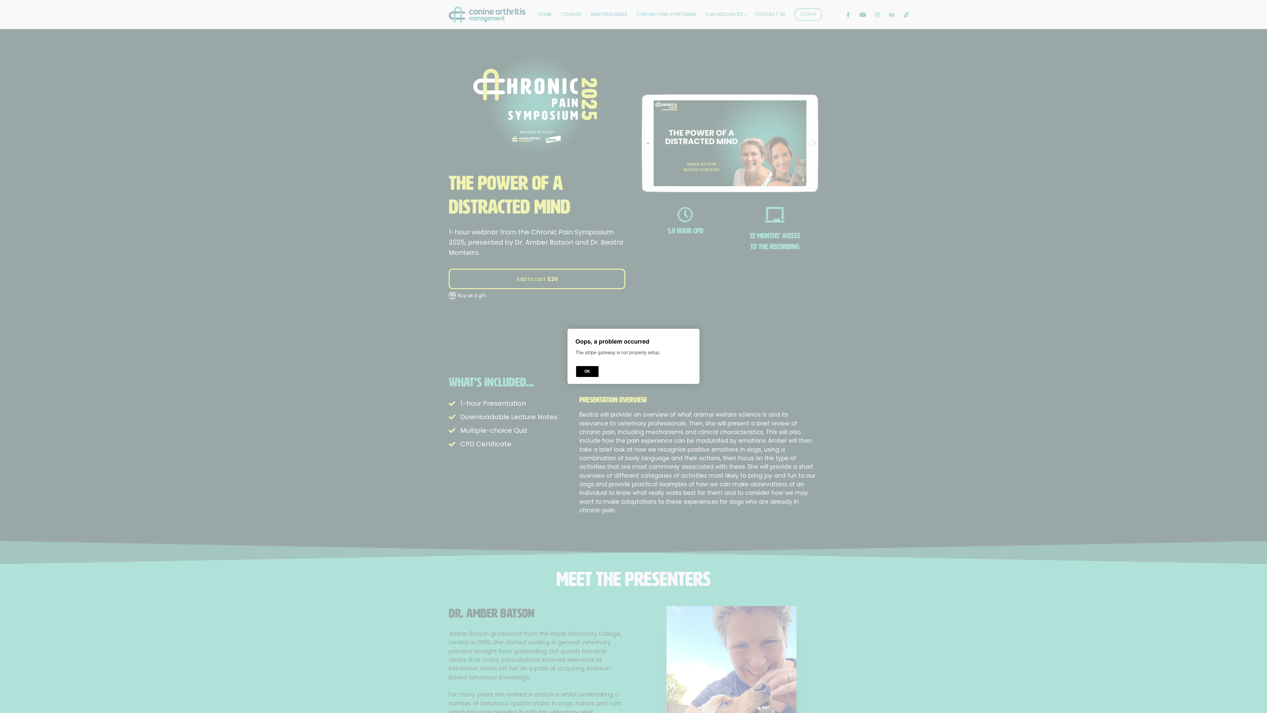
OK (587, 371)
